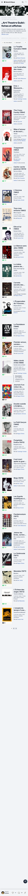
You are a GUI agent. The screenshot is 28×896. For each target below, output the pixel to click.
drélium (15, 60)
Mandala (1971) (20, 571)
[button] (26, 2)
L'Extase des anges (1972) (19, 591)
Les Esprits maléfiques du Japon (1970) (20, 497)
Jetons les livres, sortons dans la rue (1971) (19, 534)
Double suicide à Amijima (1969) (20, 405)
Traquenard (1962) (18, 149)
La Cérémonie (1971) (19, 554)
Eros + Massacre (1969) (18, 87)
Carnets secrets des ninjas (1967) (19, 284)
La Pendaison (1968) (19, 325)
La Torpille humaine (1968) (20, 48)
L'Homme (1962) (18, 191)
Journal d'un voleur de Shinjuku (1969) (20, 386)
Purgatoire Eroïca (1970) (19, 441)
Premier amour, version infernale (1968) (20, 343)
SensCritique (4, 17)
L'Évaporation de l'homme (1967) (19, 302)
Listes (13, 17)
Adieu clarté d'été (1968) (19, 362)
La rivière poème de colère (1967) (19, 265)
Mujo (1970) (18, 478)
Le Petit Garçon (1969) (20, 423)
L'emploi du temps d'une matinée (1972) (20, 609)
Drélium (9, 17)
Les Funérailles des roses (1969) (20, 68)
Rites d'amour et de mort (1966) (19, 130)
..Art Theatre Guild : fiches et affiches (9, 19)
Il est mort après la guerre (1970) (20, 460)
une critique (21, 63)
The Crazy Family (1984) (19, 111)
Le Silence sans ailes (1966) (20, 247)
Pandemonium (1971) (20, 515)
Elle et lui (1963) (17, 228)
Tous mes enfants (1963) (20, 209)
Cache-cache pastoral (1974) (20, 168)
